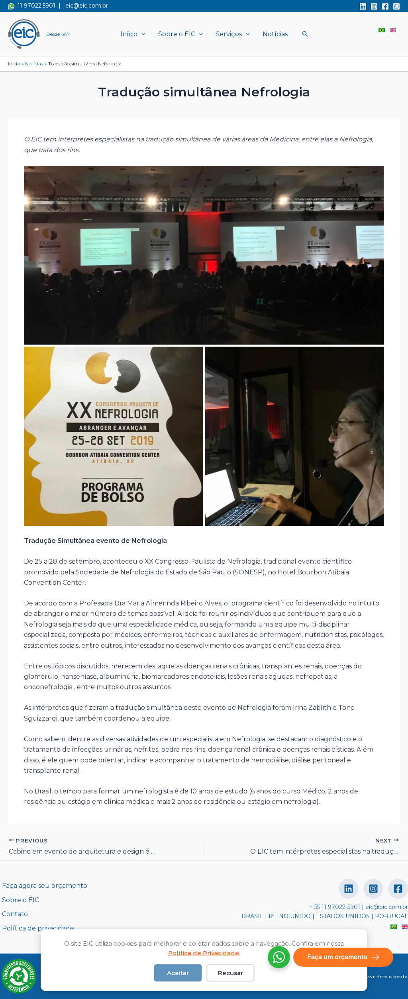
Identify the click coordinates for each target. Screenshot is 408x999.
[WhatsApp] (396, 6)
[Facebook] (385, 6)
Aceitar (178, 973)
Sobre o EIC (176, 34)
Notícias (275, 34)
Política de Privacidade (203, 953)
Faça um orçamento (337, 957)
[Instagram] (374, 6)
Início (128, 34)
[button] (305, 34)
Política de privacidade (38, 928)
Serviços (229, 34)
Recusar (230, 973)
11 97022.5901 (34, 5)
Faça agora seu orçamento (44, 885)
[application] (141, 34)
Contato (15, 914)
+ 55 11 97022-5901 (334, 907)
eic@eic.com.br (86, 5)
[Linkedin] (363, 6)
